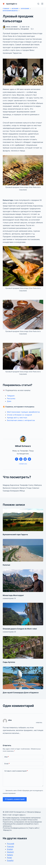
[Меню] (42, 4)
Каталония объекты (12, 29)
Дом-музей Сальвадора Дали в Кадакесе (21, 692)
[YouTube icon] (29, 459)
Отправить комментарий (14, 799)
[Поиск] (38, 4)
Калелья (6, 565)
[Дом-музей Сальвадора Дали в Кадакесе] (23, 678)
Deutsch (10, 852)
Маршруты (7, 830)
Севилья (35, 488)
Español (10, 860)
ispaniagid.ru (11, 4)
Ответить (39, 722)
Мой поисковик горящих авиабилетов (23, 412)
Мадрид (6, 485)
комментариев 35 (9, 632)
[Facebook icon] (16, 459)
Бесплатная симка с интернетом (21, 420)
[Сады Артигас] (23, 647)
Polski (9, 858)
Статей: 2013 (23, 464)
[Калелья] (23, 550)
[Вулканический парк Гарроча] (23, 520)
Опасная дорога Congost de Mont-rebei (20, 629)
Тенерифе (24, 485)
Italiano (10, 855)
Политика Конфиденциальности (15, 828)
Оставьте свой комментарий (16, 771)
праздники (25, 29)
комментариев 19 (9, 598)
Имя (6, 757)
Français (10, 846)
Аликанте (15, 488)
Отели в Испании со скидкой (19, 415)
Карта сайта (33, 828)
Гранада (6, 491)
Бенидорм (14, 491)
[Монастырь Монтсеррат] (23, 580)
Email (7, 764)
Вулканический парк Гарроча (15, 534)
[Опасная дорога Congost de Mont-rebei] (23, 614)
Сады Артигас (9, 662)
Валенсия (7, 488)
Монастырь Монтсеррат (13, 595)
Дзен (9, 401)
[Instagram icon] (25, 459)
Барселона (14, 485)
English (10, 849)
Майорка (38, 485)
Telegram (11, 396)
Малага (23, 488)
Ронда (29, 488)
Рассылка (11, 398)
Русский (10, 844)
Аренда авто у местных (17, 417)
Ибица (22, 491)
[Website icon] (20, 459)
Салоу (31, 485)
